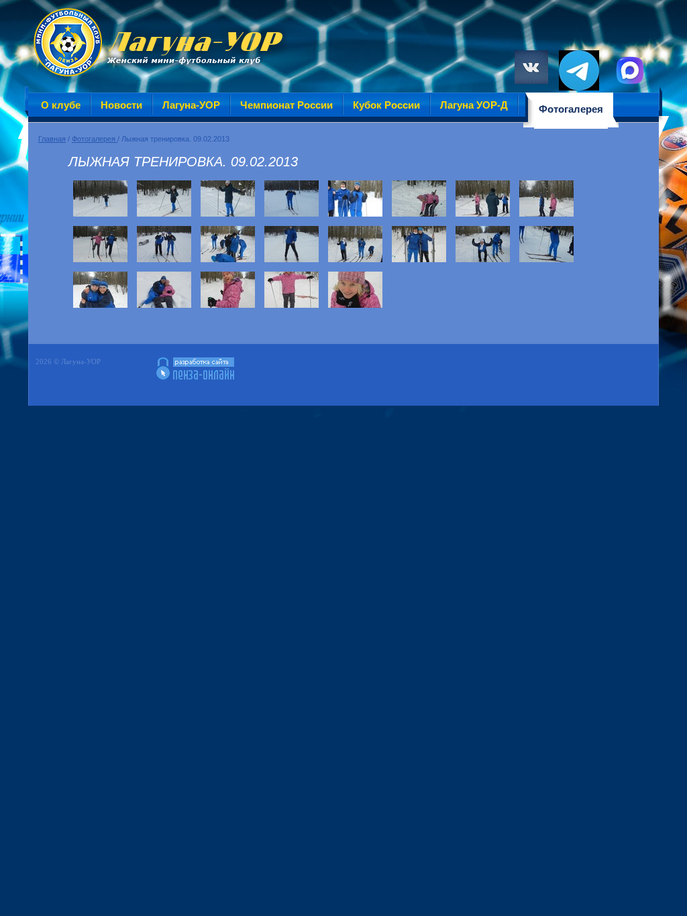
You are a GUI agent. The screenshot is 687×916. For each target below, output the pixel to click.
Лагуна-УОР (191, 105)
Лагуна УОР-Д (474, 105)
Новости (121, 105)
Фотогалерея (94, 139)
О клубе (61, 105)
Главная (52, 139)
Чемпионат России (286, 105)
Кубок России (386, 105)
